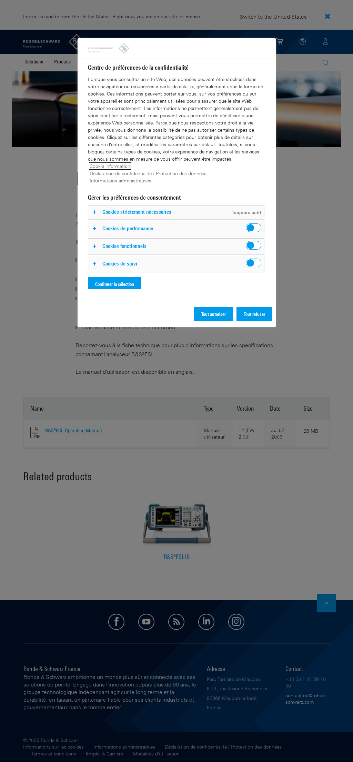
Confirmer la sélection (114, 284)
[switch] (253, 227)
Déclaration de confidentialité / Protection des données (148, 173)
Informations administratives (120, 180)
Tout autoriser (213, 314)
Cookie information (110, 166)
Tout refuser (254, 314)
